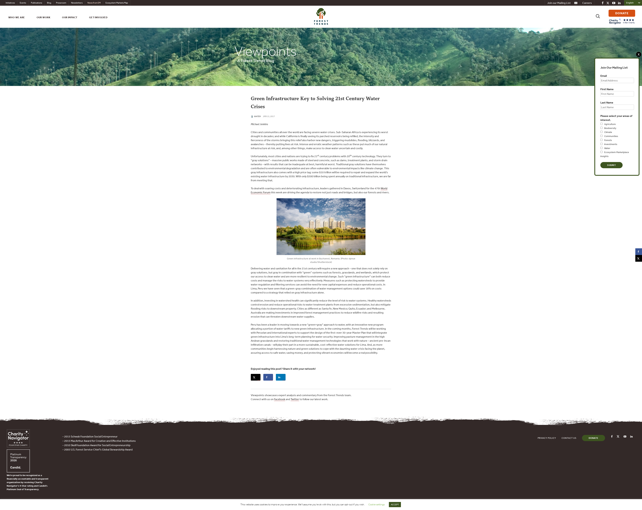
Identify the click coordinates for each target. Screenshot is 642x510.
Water (607, 148)
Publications (36, 2)
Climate (608, 132)
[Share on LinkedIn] (281, 377)
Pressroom (61, 2)
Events (23, 2)
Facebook (279, 399)
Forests (608, 140)
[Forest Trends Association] (18, 471)
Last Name (606, 102)
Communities (611, 136)
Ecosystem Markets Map (116, 2)
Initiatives (10, 2)
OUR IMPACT (69, 17)
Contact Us (569, 438)
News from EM (94, 2)
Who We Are (16, 17)
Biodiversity (610, 128)
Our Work (43, 17)
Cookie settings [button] (376, 504)
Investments (610, 144)
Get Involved (98, 17)
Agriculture (610, 124)
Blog (49, 2)
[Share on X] (255, 377)
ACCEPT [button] (395, 504)
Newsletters (77, 2)
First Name (607, 89)
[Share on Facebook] (268, 377)
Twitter (295, 399)
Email (603, 75)
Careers (587, 3)
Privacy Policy (547, 438)
